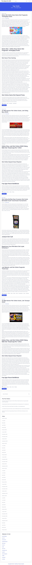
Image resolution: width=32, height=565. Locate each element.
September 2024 (4, 466)
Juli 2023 (3, 497)
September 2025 (4, 441)
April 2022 (3, 525)
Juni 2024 (3, 472)
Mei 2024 (3, 475)
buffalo (9, 293)
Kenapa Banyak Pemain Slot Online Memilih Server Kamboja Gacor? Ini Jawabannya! (15, 404)
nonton (7, 191)
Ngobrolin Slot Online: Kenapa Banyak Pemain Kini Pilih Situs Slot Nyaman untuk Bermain (15, 411)
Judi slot (3, 559)
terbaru (15, 386)
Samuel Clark (7, 18)
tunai (24, 293)
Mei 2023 (3, 502)
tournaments (20, 293)
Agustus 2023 (4, 495)
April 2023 (3, 504)
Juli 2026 (3, 420)
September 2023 (4, 493)
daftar (5, 103)
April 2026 (3, 425)
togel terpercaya (4, 541)
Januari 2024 (4, 484)
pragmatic (10, 103)
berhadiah (5, 293)
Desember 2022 (4, 513)
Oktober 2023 (4, 491)
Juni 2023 (3, 500)
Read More (4, 105)
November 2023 (4, 488)
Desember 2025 (4, 434)
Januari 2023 (4, 511)
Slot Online (3, 18)
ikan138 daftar (4, 536)
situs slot (3, 548)
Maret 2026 (4, 427)
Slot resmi (3, 543)
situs (13, 386)
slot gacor (3, 557)
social (17, 293)
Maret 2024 (4, 479)
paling (13, 191)
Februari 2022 (4, 529)
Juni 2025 (3, 445)
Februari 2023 (4, 509)
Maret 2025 (4, 452)
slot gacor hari (4, 550)
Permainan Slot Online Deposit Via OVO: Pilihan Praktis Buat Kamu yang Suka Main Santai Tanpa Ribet (15, 401)
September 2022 (4, 520)
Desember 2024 (4, 459)
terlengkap (14, 103)
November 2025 (4, 436)
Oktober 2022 (4, 518)
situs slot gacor (4, 553)
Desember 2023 (4, 486)
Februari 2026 (4, 429)
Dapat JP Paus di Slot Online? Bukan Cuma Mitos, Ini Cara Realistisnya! (13, 406)
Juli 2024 (3, 470)
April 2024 (3, 477)
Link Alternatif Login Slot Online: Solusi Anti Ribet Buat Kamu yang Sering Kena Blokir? (15, 408)
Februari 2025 (4, 454)
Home (12, 7)
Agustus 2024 (4, 468)
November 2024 (4, 461)
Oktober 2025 (4, 438)
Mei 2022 (3, 522)
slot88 (3, 555)
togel (3, 546)
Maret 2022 (4, 527)
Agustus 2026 (4, 418)
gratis (7, 103)
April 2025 (3, 450)
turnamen (27, 293)
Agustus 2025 (4, 443)
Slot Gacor (3, 202)
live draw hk (4, 539)
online (11, 191)
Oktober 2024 (4, 463)
